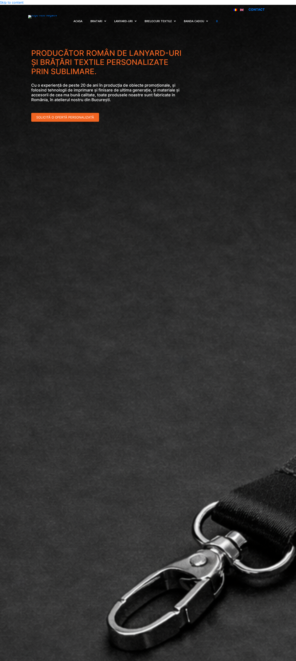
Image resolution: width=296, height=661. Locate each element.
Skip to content (12, 2)
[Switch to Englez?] (242, 9)
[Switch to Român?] (235, 9)
